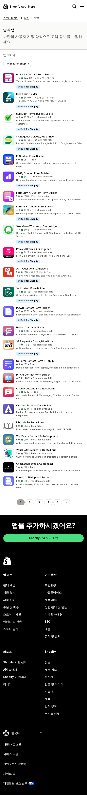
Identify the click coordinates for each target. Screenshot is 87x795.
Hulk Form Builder (26, 94)
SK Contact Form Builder (31, 288)
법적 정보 (51, 706)
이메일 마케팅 (54, 614)
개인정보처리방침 (14, 764)
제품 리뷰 (51, 599)
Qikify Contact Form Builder (32, 173)
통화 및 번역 (52, 636)
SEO (47, 621)
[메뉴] (82, 6)
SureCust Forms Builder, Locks (34, 113)
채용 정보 (51, 669)
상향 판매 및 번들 (56, 607)
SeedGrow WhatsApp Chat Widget (37, 226)
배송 (47, 629)
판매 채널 (9, 585)
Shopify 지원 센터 (15, 662)
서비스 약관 (10, 754)
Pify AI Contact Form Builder (33, 374)
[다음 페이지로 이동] (66, 502)
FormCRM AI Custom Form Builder (36, 192)
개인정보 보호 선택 (15, 783)
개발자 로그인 (12, 744)
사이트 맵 (9, 773)
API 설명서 (10, 669)
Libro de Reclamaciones (30, 422)
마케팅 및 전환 (12, 621)
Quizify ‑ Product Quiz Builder (34, 405)
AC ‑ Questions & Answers (32, 268)
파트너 (49, 691)
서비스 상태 (52, 713)
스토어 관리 (10, 629)
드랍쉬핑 (50, 585)
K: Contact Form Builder (30, 156)
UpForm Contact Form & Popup (35, 360)
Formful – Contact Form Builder (34, 206)
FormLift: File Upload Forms (32, 477)
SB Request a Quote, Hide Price (34, 341)
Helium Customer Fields (30, 327)
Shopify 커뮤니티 (14, 676)
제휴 (47, 698)
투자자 (49, 676)
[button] (43, 81)
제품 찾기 (9, 592)
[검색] (74, 6)
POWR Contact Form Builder (33, 307)
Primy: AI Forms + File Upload (33, 249)
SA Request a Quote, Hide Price (35, 136)
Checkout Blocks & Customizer (34, 463)
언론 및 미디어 (54, 684)
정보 (47, 662)
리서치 (7, 684)
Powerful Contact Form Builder (34, 74)
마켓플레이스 (53, 592)
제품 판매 (9, 599)
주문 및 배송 (11, 607)
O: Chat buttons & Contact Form (35, 388)
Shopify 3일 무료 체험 (43, 538)
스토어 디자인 (12, 614)
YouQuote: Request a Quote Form (36, 450)
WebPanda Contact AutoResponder (37, 436)
